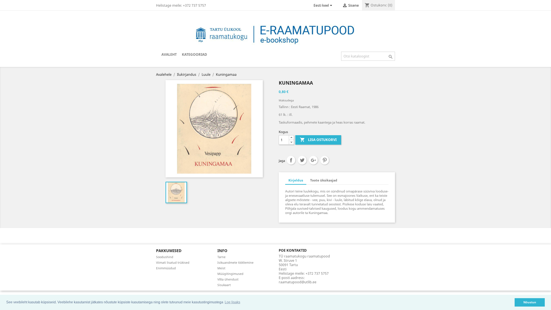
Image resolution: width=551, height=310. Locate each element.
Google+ (313, 160)
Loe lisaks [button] (232, 302)
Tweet (302, 160)
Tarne (221, 257)
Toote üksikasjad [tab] (323, 180)
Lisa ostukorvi (318, 139)
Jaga (291, 160)
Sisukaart (224, 285)
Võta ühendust (227, 279)
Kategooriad (194, 54)
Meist (221, 268)
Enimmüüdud (166, 268)
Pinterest (324, 160)
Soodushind (164, 257)
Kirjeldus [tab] (295, 180)
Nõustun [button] (529, 302)
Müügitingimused (230, 274)
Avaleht (169, 54)
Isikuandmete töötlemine (235, 262)
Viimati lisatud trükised (172, 262)
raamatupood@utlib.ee (297, 282)
